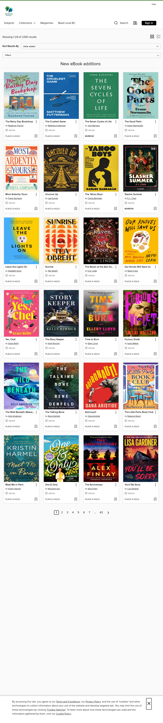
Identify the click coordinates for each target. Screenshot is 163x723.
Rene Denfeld (54, 416)
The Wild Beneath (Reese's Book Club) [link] (20, 412)
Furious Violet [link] (132, 339)
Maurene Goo (54, 489)
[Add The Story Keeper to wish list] (76, 354)
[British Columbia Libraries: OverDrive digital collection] (9, 11)
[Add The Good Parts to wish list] (155, 136)
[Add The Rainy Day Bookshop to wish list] (36, 136)
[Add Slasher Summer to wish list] (155, 209)
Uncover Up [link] (51, 194)
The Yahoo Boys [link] (94, 194)
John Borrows (94, 125)
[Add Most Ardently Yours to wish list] (36, 209)
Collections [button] (26, 23)
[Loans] (135, 24)
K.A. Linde (92, 271)
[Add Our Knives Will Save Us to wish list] (155, 282)
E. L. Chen (131, 198)
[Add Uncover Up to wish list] (76, 209)
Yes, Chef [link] (10, 339)
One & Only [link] (51, 484)
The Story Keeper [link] (54, 339)
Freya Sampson (15, 198)
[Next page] (108, 512)
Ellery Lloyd (93, 343)
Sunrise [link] (49, 267)
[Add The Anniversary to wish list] (115, 499)
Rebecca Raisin (134, 416)
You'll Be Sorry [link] (132, 484)
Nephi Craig (132, 271)
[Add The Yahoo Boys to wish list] (115, 209)
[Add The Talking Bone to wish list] (76, 427)
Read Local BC (66, 23)
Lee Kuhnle (53, 198)
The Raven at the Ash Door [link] (99, 267)
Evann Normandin (135, 125)
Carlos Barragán (95, 198)
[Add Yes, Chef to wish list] (36, 354)
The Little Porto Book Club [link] (139, 412)
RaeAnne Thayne (15, 125)
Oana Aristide (94, 416)
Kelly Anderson (14, 416)
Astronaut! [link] (90, 412)
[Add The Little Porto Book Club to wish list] (155, 427)
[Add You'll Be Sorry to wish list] (155, 499)
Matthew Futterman (57, 125)
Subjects (9, 23)
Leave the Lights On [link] (16, 267)
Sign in (149, 23)
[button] (121, 24)
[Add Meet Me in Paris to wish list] (36, 499)
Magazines (46, 23)
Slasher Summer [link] (133, 194)
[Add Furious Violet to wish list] (155, 354)
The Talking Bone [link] (54, 412)
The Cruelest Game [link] (55, 121)
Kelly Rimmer (54, 343)
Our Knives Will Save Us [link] (138, 267)
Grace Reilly (13, 343)
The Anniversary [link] (94, 484)
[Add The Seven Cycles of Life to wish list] (115, 136)
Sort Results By (10, 46)
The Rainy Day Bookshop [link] (19, 121)
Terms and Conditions (68, 701)
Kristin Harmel (14, 489)
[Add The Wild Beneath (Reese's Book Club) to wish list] (36, 427)
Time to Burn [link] (92, 339)
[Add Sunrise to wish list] (76, 282)
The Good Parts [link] (133, 121)
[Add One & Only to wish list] (76, 499)
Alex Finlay (92, 489)
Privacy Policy (93, 701)
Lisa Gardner (133, 489)
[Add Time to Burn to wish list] (115, 354)
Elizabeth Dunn (14, 271)
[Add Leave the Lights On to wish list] (36, 282)
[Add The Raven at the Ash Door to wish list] (115, 282)
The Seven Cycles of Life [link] (98, 121)
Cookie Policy (63, 713)
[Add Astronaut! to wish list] (115, 427)
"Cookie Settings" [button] (56, 709)
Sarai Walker (132, 343)
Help (154, 4)
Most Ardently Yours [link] (16, 194)
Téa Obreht (53, 271)
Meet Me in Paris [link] (14, 484)
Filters (8, 55)
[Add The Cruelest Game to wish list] (76, 136)
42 (101, 512)
